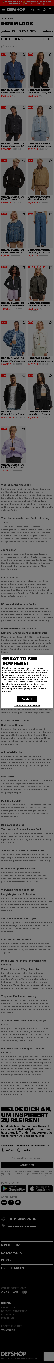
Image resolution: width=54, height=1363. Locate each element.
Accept (27, 698)
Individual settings (27, 705)
